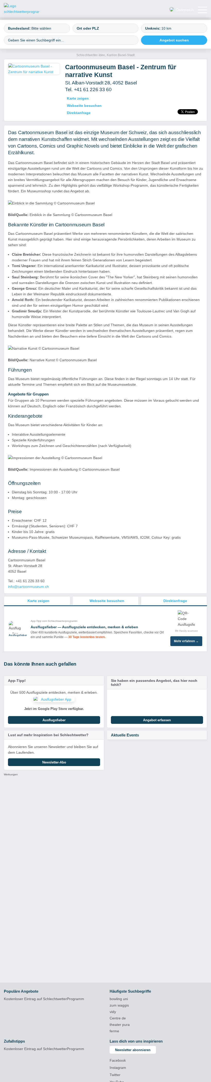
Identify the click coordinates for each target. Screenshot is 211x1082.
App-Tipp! (17, 681)
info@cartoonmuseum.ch (28, 587)
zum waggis (119, 1005)
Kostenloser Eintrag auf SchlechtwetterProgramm (44, 999)
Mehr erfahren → (186, 641)
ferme (114, 1031)
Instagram (118, 1068)
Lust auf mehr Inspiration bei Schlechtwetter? (48, 735)
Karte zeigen (78, 98)
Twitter (115, 1075)
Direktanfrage (79, 113)
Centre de (118, 1018)
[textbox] (48, 28)
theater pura (120, 1025)
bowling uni (119, 999)
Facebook (118, 1060)
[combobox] (37, 28)
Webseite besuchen (84, 106)
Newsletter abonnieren (133, 1050)
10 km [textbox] (166, 28)
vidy (113, 1012)
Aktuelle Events (125, 735)
